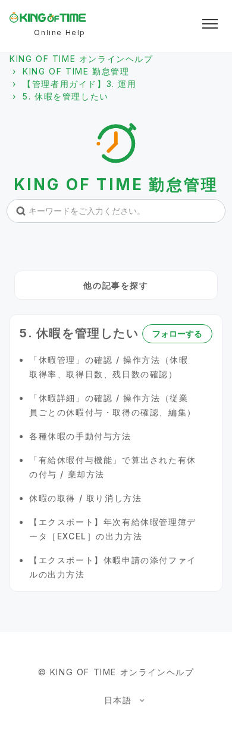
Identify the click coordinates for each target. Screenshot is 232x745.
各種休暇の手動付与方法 (80, 436)
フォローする (177, 333)
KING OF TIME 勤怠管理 (76, 71)
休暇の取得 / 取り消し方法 (85, 498)
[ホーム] (48, 17)
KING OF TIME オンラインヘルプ (81, 59)
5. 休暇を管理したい (66, 96)
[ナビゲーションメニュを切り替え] (209, 24)
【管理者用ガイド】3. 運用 (79, 84)
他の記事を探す (115, 285)
